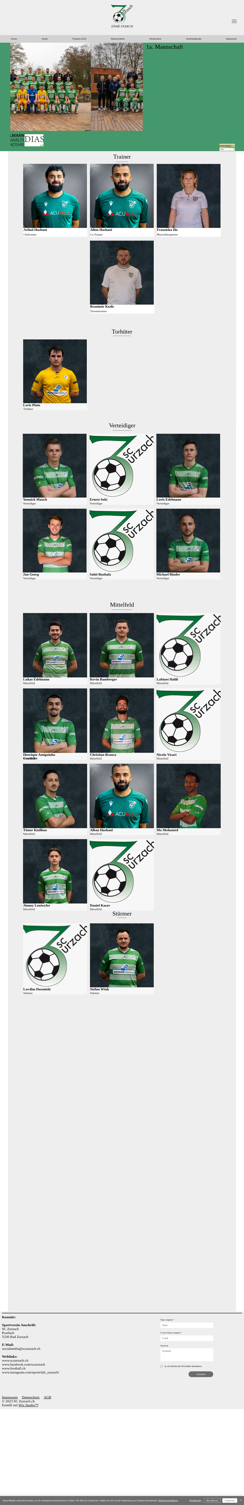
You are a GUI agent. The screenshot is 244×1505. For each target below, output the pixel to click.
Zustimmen (230, 1500)
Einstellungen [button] (195, 1500)
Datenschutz (31, 1397)
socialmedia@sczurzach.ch (21, 1348)
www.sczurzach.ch (15, 1360)
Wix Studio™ (28, 1405)
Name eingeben (167, 1320)
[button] (44, 39)
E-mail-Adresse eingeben (171, 1333)
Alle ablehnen (212, 1500)
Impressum (10, 1397)
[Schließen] (240, 1500)
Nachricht (164, 1346)
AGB (47, 1397)
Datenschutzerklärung (168, 1500)
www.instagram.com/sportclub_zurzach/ (30, 1372)
